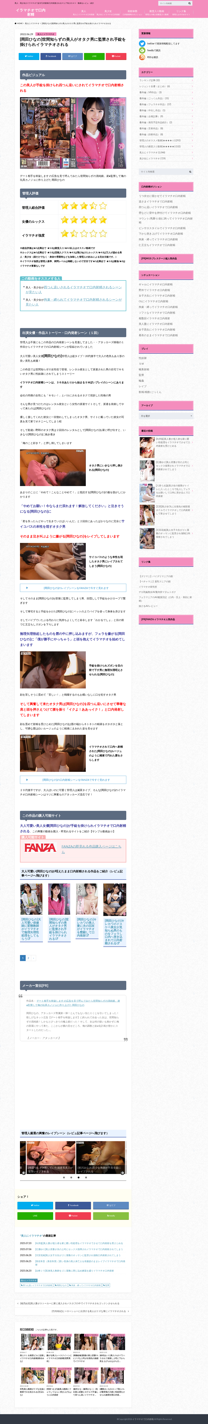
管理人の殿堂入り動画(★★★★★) (160, 146)
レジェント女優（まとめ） (154, 86)
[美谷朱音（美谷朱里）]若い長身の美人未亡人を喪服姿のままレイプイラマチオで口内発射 (80, 1263)
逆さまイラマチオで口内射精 (156, 201)
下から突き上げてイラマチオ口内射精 (161, 233)
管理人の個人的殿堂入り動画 (157, 12)
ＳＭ (141, 363)
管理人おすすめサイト (181, 12)
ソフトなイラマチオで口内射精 (157, 312)
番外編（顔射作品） (151, 134)
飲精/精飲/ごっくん (150, 391)
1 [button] (64, 1177)
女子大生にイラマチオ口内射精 (157, 295)
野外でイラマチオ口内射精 (154, 289)
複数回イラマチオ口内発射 (154, 318)
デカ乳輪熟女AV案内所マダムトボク (157, 592)
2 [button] (71, 1177)
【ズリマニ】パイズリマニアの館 (156, 576)
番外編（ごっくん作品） (154, 98)
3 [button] (78, 1177)
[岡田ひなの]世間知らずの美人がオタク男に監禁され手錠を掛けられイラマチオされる (59, 928)
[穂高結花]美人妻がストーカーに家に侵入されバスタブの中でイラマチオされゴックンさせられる (69, 1303)
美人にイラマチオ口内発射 (83, 12)
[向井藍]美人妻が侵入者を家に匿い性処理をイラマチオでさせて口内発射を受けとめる (79, 1243)
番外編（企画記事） (151, 116)
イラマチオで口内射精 (31, 12)
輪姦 (141, 380)
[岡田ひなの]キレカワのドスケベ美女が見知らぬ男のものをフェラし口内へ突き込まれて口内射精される (114, 932)
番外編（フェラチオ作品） (155, 104)
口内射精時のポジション (132, 12)
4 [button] (86, 1177)
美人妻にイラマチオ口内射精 (156, 323)
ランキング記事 (149, 80)
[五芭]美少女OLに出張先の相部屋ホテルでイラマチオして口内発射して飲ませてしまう (173, 510)
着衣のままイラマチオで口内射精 (158, 335)
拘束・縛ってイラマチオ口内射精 (86, 1285)
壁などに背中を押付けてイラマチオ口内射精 (165, 212)
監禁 (107, 1285)
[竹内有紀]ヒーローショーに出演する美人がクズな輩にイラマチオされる (89, 1311)
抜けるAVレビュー (148, 606)
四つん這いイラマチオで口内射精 (37, 1285)
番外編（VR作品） (150, 92)
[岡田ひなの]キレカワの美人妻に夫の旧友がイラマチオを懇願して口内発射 (87, 927)
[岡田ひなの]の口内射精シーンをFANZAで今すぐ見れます (76, 779)
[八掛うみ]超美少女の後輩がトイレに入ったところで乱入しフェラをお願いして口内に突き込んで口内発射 (173, 490)
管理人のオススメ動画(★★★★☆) (160, 140)
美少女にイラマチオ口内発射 (108, 12)
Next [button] (122, 1173)
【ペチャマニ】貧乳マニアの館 (155, 581)
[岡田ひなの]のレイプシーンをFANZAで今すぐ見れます (76, 587)
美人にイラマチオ (31, 1235)
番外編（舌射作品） (151, 128)
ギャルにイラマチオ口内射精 (156, 284)
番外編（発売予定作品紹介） (155, 122)
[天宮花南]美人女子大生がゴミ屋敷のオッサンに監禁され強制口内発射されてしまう (78, 1255)
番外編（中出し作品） (152, 110)
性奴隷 (143, 357)
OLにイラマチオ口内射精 (153, 301)
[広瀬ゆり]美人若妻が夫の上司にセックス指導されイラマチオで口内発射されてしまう (79, 1249)
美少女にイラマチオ (152, 158)
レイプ (143, 386)
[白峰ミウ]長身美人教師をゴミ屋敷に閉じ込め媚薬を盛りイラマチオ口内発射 (74, 1270)
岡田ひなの (62, 1285)
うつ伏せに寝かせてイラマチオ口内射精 (162, 195)
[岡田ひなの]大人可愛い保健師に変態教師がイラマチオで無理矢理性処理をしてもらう (31, 928)
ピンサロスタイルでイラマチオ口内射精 (162, 228)
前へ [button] (24, 1173)
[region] (73, 1157)
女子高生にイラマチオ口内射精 (157, 329)
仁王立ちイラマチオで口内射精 (157, 244)
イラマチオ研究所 (148, 586)
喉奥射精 (144, 369)
